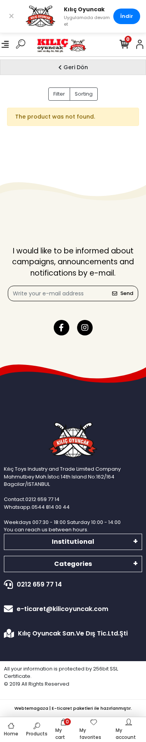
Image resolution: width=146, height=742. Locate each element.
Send (126, 293)
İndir (126, 16)
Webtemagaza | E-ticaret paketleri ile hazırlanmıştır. (73, 708)
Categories (73, 563)
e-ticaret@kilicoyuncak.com (62, 608)
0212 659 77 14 (39, 584)
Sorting (84, 94)
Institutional (73, 541)
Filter (59, 94)
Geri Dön (75, 67)
